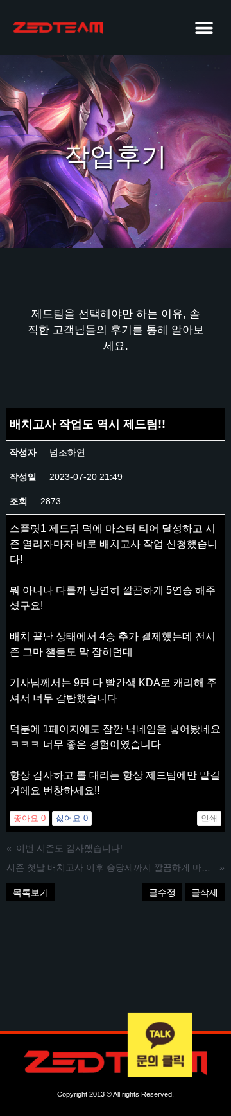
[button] (203, 27)
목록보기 (31, 892)
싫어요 (72, 818)
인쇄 (209, 818)
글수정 (162, 892)
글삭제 (204, 892)
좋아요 (29, 818)
